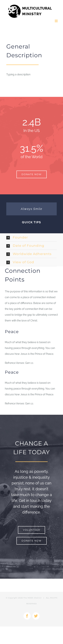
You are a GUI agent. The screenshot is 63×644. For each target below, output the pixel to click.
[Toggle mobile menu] (56, 21)
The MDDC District (32, 598)
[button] (31, 237)
